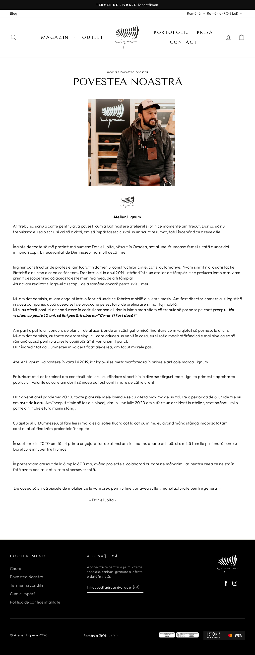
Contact (183, 42)
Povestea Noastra (26, 576)
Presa (205, 32)
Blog (13, 13)
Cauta (15, 568)
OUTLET (93, 37)
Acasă (112, 72)
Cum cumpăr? (23, 593)
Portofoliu (172, 32)
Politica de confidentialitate (35, 602)
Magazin (56, 37)
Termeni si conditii (26, 585)
